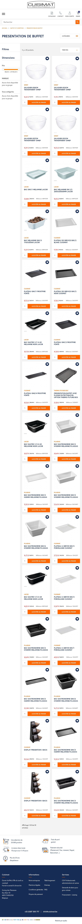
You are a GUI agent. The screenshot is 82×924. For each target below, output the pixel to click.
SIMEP (26, 85)
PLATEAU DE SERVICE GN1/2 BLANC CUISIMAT (65, 241)
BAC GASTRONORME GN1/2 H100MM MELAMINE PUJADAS (66, 445)
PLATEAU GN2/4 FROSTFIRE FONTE (35, 394)
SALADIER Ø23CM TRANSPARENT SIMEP (62, 88)
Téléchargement (49, 880)
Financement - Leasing (69, 895)
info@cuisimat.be (50, 911)
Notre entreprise (34, 880)
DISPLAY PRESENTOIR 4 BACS (35, 801)
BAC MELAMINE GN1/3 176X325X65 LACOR (33, 241)
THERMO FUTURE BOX (61, 390)
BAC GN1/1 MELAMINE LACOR (36, 189)
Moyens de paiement (36, 894)
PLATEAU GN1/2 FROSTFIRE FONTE (65, 343)
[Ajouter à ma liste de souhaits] (47, 58)
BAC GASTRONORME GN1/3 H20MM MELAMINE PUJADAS (35, 496)
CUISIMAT (57, 238)
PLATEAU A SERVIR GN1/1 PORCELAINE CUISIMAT (64, 649)
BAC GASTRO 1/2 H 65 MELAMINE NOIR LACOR (33, 445)
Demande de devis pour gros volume (70, 888)
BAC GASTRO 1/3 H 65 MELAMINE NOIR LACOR (33, 598)
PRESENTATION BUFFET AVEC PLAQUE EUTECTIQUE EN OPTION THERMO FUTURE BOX (66, 395)
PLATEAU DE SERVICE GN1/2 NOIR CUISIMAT (65, 292)
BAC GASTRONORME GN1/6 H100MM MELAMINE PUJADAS (36, 547)
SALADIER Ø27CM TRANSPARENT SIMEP (32, 139)
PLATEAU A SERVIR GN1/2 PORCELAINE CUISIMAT (64, 547)
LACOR (26, 187)
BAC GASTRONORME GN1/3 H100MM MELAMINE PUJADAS (66, 496)
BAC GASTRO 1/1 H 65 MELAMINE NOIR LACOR (33, 343)
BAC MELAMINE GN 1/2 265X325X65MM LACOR (63, 190)
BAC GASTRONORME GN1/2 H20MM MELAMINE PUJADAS (35, 700)
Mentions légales (34, 885)
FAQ (45, 889)
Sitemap (47, 885)
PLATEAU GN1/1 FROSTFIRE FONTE (35, 292)
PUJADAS (57, 441)
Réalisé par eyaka (61, 920)
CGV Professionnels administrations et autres (70, 881)
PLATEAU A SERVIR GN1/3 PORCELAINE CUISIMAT (64, 598)
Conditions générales (36, 889)
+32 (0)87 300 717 (32, 911)
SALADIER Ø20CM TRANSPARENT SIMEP (32, 88)
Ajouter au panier (39, 102)
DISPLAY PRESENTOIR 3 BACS (35, 750)
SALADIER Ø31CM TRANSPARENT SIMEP (62, 139)
